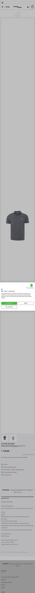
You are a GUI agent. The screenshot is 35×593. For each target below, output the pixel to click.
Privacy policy (30, 288)
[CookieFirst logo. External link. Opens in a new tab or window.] (2, 289)
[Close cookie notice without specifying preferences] (31, 285)
